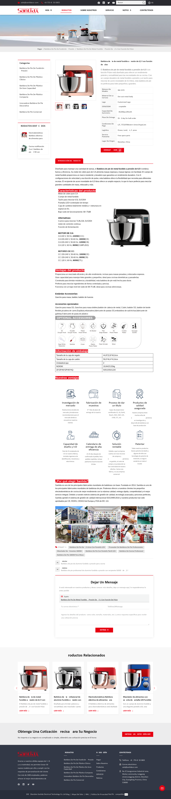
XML (87, 794)
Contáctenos (146, 10)
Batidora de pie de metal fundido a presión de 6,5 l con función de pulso (89, 600)
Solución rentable (116, 445)
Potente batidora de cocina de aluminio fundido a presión (102, 698)
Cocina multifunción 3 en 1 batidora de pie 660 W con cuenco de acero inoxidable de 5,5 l (36, 149)
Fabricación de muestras (93, 404)
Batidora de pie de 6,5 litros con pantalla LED (87, 547)
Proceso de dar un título (117, 404)
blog (68, 794)
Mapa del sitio (77, 794)
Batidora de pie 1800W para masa (70, 555)
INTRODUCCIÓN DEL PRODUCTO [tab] (69, 161)
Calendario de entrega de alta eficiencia (94, 447)
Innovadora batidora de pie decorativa (31, 104)
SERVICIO (110, 10)
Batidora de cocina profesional (131, 551)
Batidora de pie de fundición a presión (59, 49)
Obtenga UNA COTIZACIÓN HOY (138, 734)
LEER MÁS (23, 711)
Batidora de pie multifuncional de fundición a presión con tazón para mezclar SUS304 (68, 699)
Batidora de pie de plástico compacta (31, 95)
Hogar (48, 10)
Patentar (139, 444)
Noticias (127, 10)
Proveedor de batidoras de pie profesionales (126, 547)
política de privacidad (99, 794)
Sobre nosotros (88, 10)
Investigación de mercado (70, 404)
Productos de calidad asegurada (140, 406)
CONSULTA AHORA (111, 150)
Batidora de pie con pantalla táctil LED (101, 551)
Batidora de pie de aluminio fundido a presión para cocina (32, 698)
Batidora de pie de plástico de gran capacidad (31, 87)
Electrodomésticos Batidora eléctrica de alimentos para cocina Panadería (36, 136)
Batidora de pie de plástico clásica (31, 78)
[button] (154, 688)
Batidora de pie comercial (31, 112)
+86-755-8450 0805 (52, 3)
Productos (66, 10)
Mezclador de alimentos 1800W (69, 551)
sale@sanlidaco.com (29, 3)
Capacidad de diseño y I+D (70, 445)
